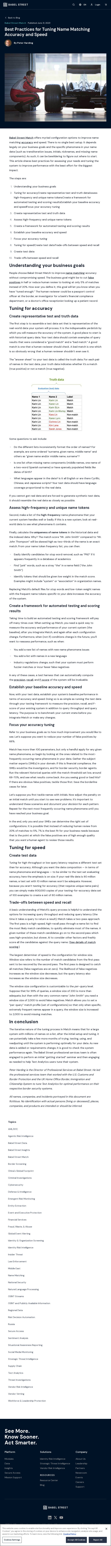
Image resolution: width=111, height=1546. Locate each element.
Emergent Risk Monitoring (21, 1198)
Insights (9, 1468)
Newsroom (81, 1472)
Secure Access (16, 1331)
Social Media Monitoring (20, 1352)
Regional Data (15, 1310)
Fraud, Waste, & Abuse (20, 1226)
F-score (44, 680)
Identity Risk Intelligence (20, 1247)
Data (7, 1463)
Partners (80, 1468)
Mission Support (13, 1477)
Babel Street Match (21, 137)
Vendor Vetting (16, 1393)
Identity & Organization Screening (26, 1240)
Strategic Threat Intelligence (23, 1359)
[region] (55, 1535)
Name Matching (16, 1275)
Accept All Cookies (76, 1540)
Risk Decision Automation (21, 1317)
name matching (75, 273)
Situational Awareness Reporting (25, 1345)
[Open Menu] (106, 5)
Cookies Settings (12, 1540)
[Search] (73, 5)
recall (29, 680)
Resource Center (49, 1480)
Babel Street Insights (19, 1150)
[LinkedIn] (49, 1517)
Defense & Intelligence (20, 1191)
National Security (17, 1282)
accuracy (27, 142)
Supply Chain (15, 1365)
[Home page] (15, 4)
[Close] (106, 1529)
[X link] (55, 1517)
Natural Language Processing (23, 1289)
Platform (10, 1452)
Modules (9, 1458)
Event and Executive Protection (25, 1212)
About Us (81, 1458)
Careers (80, 1482)
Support (80, 1486)
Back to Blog (14, 17)
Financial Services (17, 1219)
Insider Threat (15, 1254)
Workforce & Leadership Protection (27, 1400)
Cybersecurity (15, 1184)
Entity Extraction (17, 1205)
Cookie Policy (69, 1534)
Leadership (81, 1463)
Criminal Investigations (20, 1177)
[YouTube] (61, 1517)
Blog (42, 1484)
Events (79, 1477)
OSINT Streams (16, 1296)
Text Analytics (15, 1372)
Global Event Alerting (19, 1233)
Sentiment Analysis (18, 1338)
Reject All (97, 1540)
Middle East (14, 1268)
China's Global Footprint (21, 1170)
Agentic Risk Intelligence (20, 1136)
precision (19, 680)
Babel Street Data (17, 1143)
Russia (11, 1324)
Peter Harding (25, 42)
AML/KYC (13, 1129)
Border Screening (17, 1163)
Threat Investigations (19, 1379)
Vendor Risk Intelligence (20, 1386)
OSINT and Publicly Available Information (29, 1303)
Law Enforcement (17, 1261)
